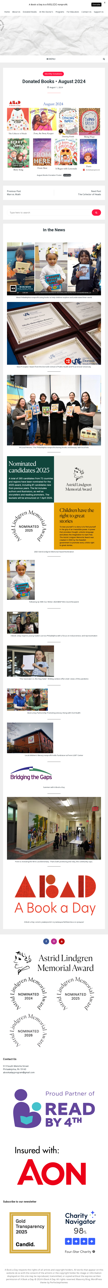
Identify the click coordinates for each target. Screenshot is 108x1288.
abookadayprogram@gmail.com (19, 1072)
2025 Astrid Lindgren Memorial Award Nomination (54, 552)
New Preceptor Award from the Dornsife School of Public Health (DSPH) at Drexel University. (54, 367)
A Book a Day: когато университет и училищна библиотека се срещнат (54, 922)
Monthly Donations (53, 74)
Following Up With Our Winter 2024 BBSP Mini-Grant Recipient (54, 602)
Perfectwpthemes (59, 1282)
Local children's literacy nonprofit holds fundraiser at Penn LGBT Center (54, 755)
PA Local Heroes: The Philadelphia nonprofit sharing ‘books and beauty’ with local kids (54, 447)
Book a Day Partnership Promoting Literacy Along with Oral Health (54, 713)
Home (7, 12)
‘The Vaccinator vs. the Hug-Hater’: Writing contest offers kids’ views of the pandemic (54, 679)
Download (67, 175)
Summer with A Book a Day (54, 787)
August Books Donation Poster (49, 175)
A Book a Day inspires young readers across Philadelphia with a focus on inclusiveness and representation (54, 636)
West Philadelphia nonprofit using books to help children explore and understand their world (54, 297)
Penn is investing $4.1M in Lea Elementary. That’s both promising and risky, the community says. (54, 861)
